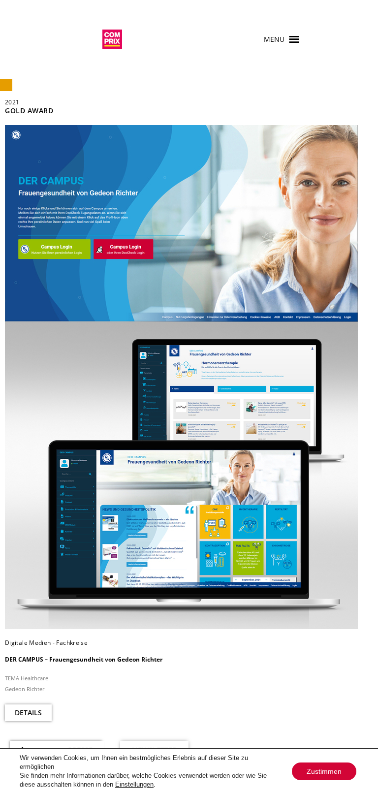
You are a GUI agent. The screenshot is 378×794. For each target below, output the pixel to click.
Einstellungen (134, 784)
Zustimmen (324, 771)
